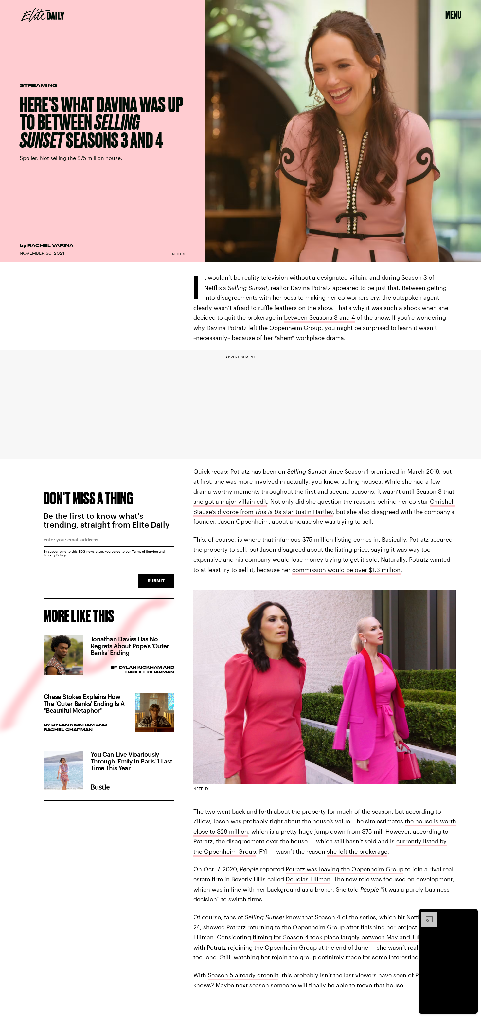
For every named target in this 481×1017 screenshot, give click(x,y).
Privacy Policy (55, 555)
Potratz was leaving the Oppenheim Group (344, 869)
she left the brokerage (357, 851)
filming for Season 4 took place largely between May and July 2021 (345, 937)
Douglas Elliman (308, 879)
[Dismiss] (470, 915)
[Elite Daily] (43, 15)
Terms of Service (145, 551)
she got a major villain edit (230, 501)
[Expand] (426, 915)
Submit (156, 580)
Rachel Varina (50, 245)
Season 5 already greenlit (243, 975)
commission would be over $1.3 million (346, 569)
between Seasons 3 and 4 (319, 317)
